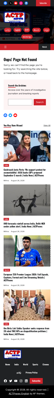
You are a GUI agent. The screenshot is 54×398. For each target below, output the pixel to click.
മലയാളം (27, 36)
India (6, 165)
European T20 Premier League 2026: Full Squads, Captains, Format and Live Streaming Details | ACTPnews (26, 277)
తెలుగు (36, 29)
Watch (44, 46)
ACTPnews (15, 393)
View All (47, 125)
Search (40, 102)
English (17, 29)
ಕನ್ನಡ (46, 29)
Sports (6, 270)
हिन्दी (27, 29)
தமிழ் (7, 29)
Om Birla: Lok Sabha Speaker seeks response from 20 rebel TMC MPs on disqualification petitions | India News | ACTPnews (26, 331)
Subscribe (43, 3)
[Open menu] (5, 47)
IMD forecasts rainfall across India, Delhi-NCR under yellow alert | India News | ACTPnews (24, 225)
